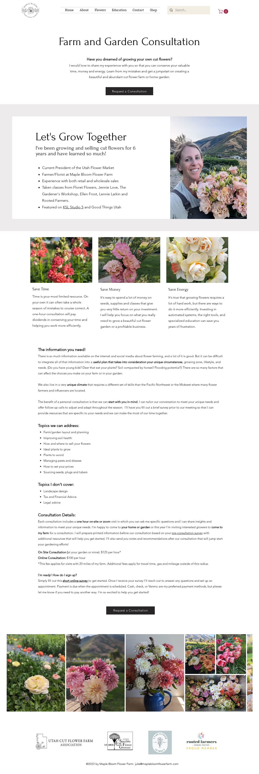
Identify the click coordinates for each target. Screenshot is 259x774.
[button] (84, 10)
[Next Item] (245, 673)
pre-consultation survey (187, 533)
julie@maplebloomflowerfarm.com (156, 764)
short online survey (75, 581)
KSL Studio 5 (73, 207)
